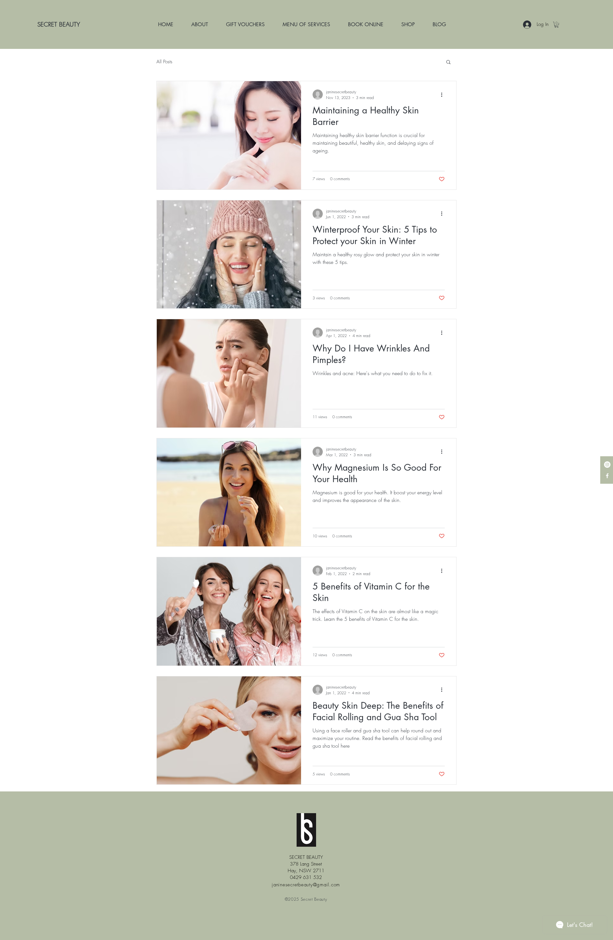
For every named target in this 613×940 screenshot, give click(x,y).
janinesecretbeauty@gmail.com (306, 885)
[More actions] (444, 94)
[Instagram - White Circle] (607, 464)
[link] (556, 24)
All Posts (164, 61)
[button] (448, 62)
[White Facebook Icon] (607, 476)
